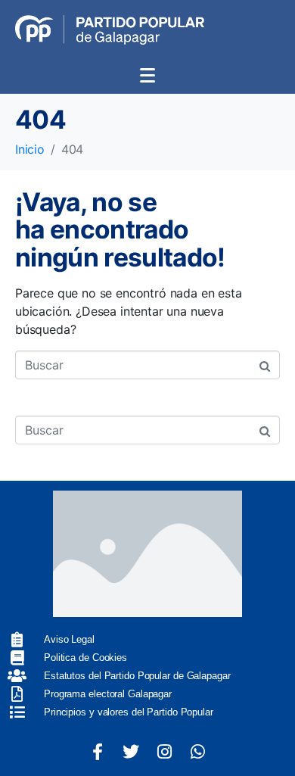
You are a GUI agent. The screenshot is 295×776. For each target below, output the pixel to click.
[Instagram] (164, 751)
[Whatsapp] (197, 751)
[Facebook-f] (97, 751)
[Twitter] (131, 751)
